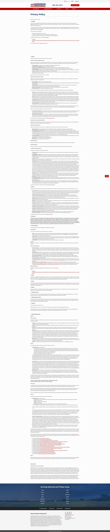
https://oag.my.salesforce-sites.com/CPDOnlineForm (46, 451)
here (75, 361)
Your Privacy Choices (50, 118)
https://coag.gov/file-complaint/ (44, 438)
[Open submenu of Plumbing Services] (53, 9)
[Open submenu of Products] (62, 9)
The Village (67, 501)
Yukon (67, 503)
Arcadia (42, 490)
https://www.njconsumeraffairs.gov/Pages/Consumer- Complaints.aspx (51, 448)
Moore (43, 496)
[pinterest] (71, 512)
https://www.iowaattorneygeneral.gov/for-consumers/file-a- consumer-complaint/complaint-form (53, 441)
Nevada (33, 41)
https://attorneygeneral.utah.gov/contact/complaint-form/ (47, 452)
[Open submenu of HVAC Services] (40, 9)
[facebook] (65, 512)
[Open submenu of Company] (77, 9)
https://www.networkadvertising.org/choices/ (40, 264)
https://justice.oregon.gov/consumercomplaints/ (46, 449)
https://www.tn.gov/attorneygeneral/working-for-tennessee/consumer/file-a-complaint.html (53, 450)
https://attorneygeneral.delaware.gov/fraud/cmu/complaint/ (48, 440)
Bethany (67, 490)
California (33, 39)
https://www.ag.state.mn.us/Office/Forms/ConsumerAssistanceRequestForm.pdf (52, 443)
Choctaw (42, 492)
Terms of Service (40, 29)
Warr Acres (42, 503)
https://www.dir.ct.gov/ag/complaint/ (46, 439)
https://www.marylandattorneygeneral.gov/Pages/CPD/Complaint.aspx (50, 442)
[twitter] (67, 512)
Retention (67, 341)
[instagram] (69, 512)
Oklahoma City (42, 501)
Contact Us (41, 43)
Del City (67, 492)
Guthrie (42, 494)
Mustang (67, 496)
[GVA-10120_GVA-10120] (38, 3)
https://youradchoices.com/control (54, 264)
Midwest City (67, 494)
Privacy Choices (48, 214)
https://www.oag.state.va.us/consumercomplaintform (47, 453)
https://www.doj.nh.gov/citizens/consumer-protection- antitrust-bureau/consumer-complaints (55, 447)
